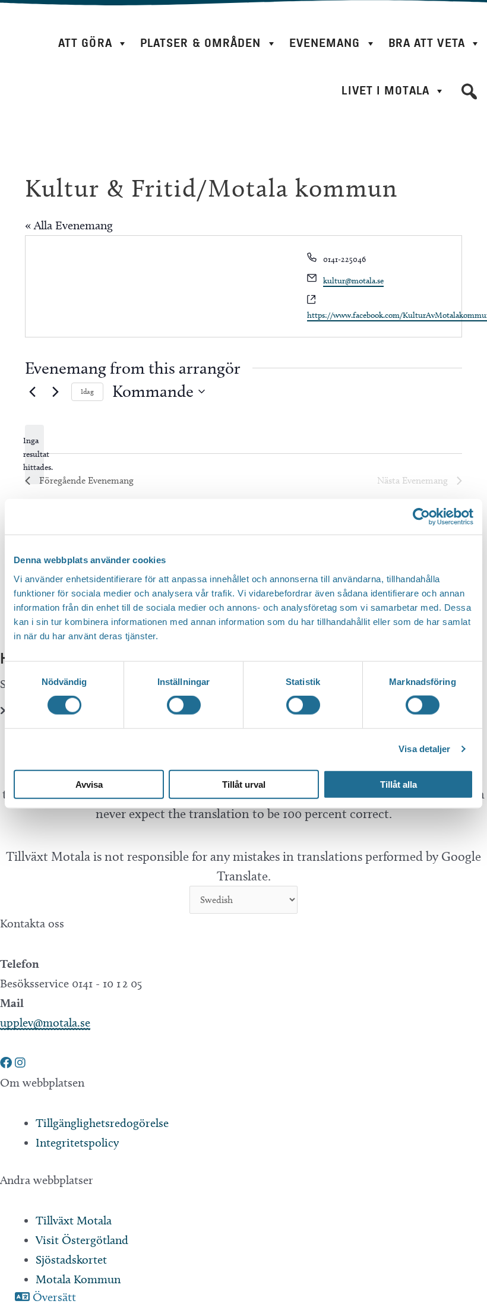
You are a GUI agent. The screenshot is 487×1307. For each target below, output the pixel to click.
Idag (87, 391)
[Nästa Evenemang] (55, 391)
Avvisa (89, 784)
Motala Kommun (78, 1279)
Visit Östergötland (82, 1240)
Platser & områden (200, 43)
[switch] (184, 705)
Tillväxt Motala (74, 1220)
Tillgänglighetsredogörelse (102, 1123)
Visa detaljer (424, 749)
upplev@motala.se (45, 1022)
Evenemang (324, 43)
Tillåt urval (243, 784)
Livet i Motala (385, 90)
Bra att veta (426, 43)
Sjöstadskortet (71, 1259)
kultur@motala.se (353, 281)
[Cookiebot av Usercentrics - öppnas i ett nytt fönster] (421, 517)
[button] (469, 91)
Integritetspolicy (77, 1142)
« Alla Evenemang (69, 225)
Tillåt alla (398, 784)
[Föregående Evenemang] (32, 391)
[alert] (34, 454)
